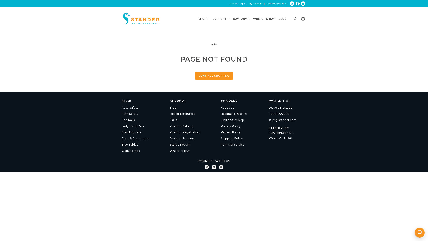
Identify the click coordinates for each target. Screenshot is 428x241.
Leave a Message (280, 107)
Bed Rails (128, 120)
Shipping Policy (232, 138)
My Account (256, 3)
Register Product (277, 3)
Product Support (182, 138)
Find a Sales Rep (232, 120)
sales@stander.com (282, 120)
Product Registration (185, 132)
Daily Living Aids (133, 126)
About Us (227, 107)
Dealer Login (237, 3)
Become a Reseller (234, 113)
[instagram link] (292, 3)
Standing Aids (131, 132)
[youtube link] (303, 3)
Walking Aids (131, 150)
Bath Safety (130, 113)
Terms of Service (233, 144)
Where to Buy (180, 150)
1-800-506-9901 (279, 113)
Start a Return (180, 144)
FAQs (173, 120)
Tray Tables (130, 144)
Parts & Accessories (135, 138)
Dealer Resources (182, 113)
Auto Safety (130, 107)
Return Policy (231, 132)
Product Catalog (182, 126)
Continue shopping (214, 75)
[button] (204, 19)
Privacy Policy (231, 126)
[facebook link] (298, 3)
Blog (173, 107)
